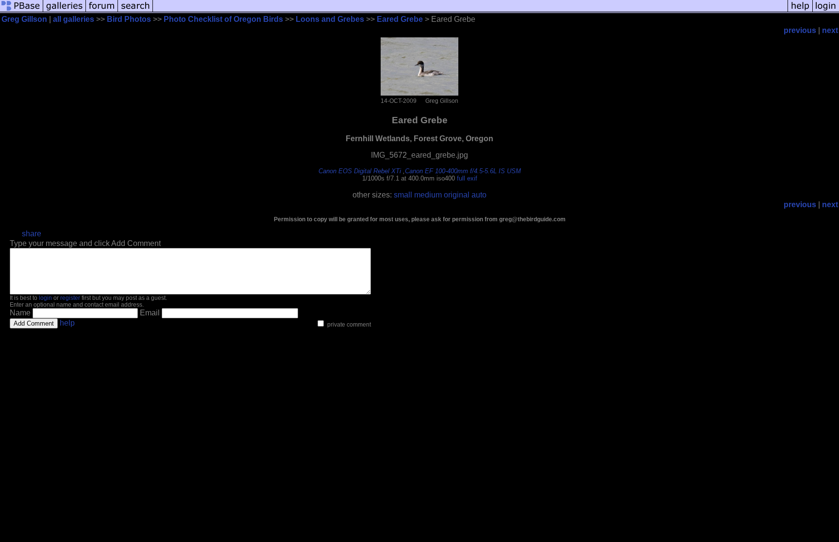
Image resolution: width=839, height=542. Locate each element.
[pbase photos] (21, 11)
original (457, 195)
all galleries (73, 19)
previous (800, 30)
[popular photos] (470, 11)
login (45, 298)
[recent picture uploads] (64, 11)
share (31, 234)
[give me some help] (800, 11)
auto (479, 195)
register (70, 298)
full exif (467, 178)
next (830, 30)
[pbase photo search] (135, 11)
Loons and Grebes (330, 19)
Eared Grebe (400, 19)
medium (428, 195)
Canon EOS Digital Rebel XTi (360, 171)
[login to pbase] (826, 11)
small (403, 195)
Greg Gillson (24, 19)
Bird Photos (129, 19)
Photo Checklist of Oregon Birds (223, 19)
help (67, 323)
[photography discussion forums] (102, 11)
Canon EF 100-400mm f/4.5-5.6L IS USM (463, 171)
